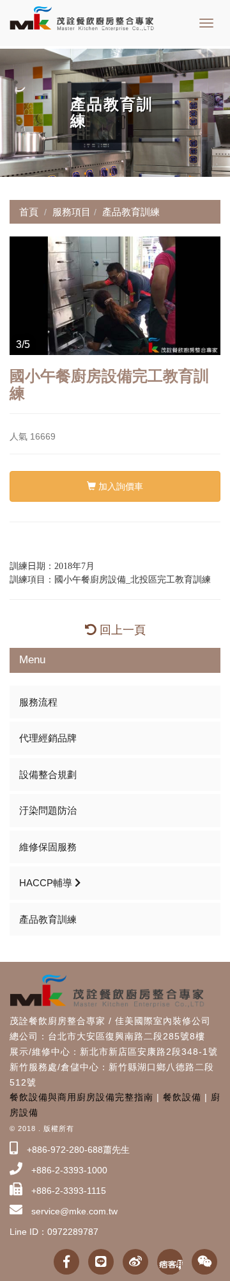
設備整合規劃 (48, 774)
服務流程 (38, 702)
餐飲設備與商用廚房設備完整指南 (81, 1097)
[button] (21, 296)
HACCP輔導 (47, 882)
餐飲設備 (182, 1097)
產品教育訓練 (48, 919)
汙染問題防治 (48, 810)
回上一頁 (121, 630)
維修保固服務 (48, 846)
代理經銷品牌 (48, 737)
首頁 (28, 211)
